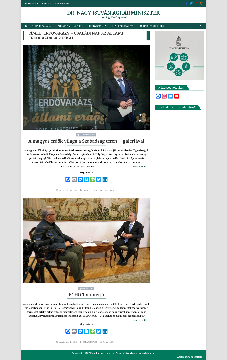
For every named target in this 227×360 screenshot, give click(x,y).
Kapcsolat (46, 3)
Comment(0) (108, 190)
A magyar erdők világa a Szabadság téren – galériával (86, 141)
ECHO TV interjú (86, 295)
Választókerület (62, 3)
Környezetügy (97, 26)
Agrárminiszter (86, 288)
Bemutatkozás (31, 3)
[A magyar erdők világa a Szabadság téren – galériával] (86, 87)
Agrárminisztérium (86, 135)
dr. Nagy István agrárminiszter (113, 13)
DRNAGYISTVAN (90, 190)
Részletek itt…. (140, 166)
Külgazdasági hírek (151, 26)
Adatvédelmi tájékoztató (189, 357)
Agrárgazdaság (42, 26)
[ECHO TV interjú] (86, 240)
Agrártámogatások (70, 26)
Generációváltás (122, 26)
